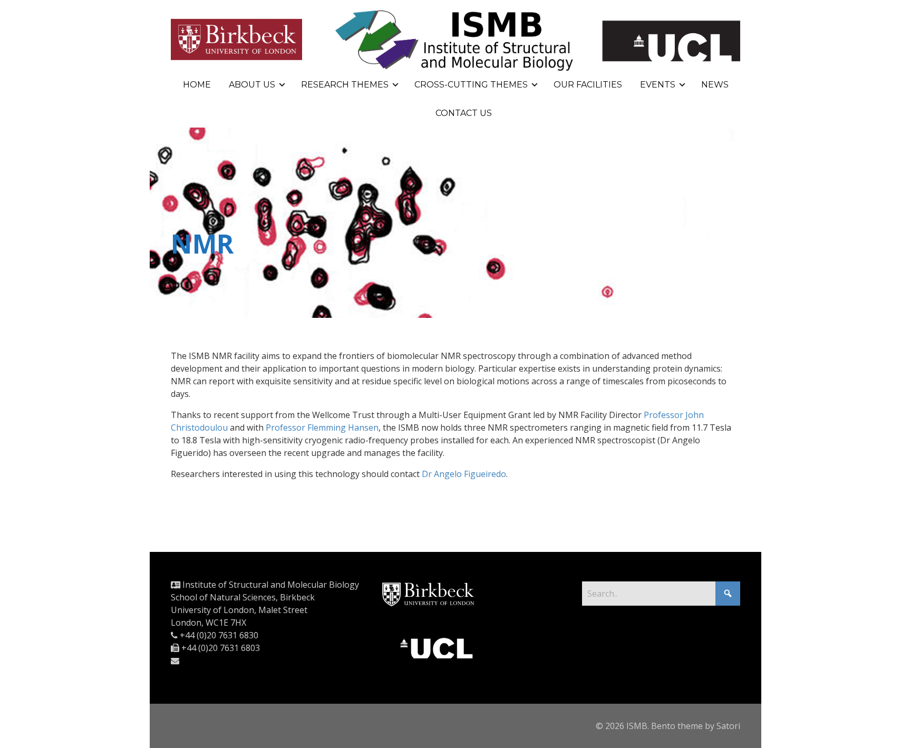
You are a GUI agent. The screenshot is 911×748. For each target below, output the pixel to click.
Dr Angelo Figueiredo (464, 474)
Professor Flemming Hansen (322, 427)
